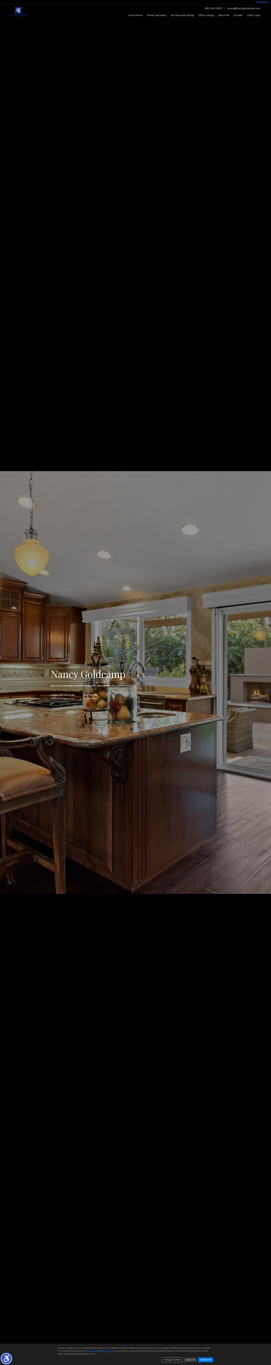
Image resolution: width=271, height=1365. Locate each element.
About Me (224, 15)
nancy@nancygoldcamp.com (243, 8)
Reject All (190, 1360)
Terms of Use (109, 1351)
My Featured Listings (182, 15)
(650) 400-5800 (213, 8)
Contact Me (90, 695)
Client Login (253, 15)
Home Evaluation (156, 15)
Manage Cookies (172, 1360)
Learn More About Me (63, 695)
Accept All (205, 1360)
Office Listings (206, 15)
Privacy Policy (92, 1351)
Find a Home (135, 15)
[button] (6, 1358)
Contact (238, 15)
